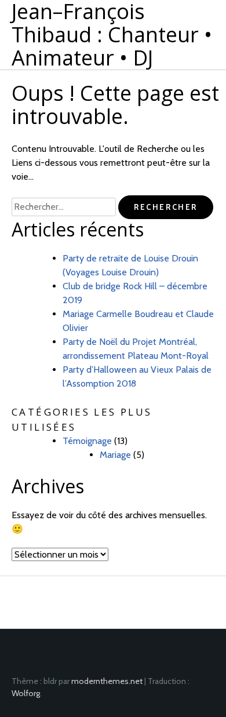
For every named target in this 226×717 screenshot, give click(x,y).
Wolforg (26, 693)
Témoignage (87, 440)
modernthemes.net (107, 681)
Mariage (115, 454)
